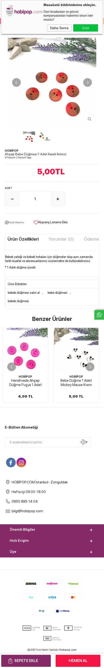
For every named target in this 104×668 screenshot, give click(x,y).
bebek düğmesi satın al (24, 292)
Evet (85, 28)
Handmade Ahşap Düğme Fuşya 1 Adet (25, 382)
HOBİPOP (25, 376)
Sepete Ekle (26, 660)
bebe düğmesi (57, 292)
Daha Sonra (59, 28)
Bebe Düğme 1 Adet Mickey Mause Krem (76, 382)
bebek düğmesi (18, 301)
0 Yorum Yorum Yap (18, 157)
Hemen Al (78, 660)
